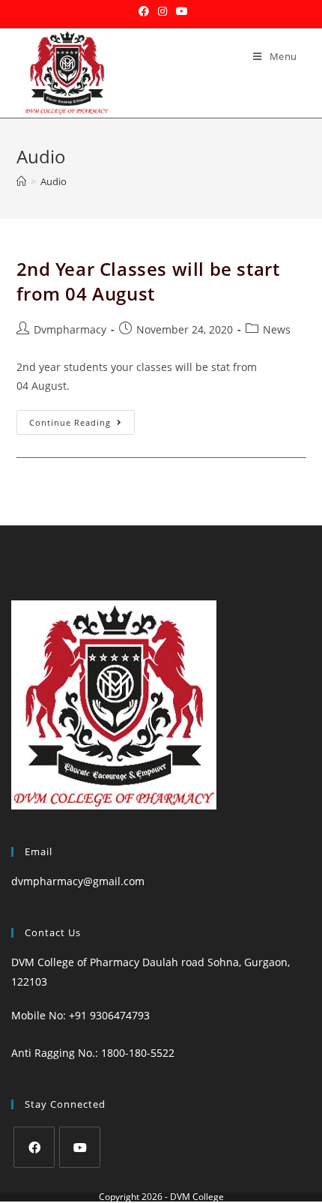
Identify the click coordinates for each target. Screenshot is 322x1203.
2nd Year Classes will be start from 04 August (148, 281)
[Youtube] (79, 1147)
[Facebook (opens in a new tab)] (144, 11)
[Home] (21, 181)
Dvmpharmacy (70, 329)
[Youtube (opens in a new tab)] (179, 11)
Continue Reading (82, 419)
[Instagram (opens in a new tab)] (162, 11)
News (277, 329)
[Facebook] (34, 1147)
